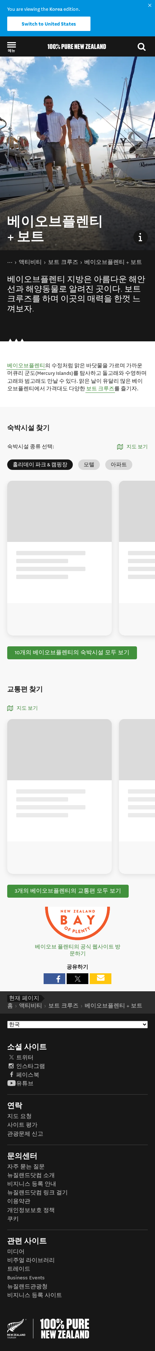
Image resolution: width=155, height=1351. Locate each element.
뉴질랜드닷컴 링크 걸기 (37, 1193)
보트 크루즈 (100, 389)
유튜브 (25, 1084)
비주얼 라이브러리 (31, 1260)
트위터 (25, 1058)
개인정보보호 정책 (31, 1210)
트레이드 (18, 1269)
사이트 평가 (22, 1125)
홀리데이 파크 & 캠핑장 (40, 465)
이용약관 (18, 1201)
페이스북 (27, 1075)
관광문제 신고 (25, 1134)
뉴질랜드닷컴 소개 (31, 1175)
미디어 (16, 1252)
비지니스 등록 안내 (31, 1184)
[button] (11, 47)
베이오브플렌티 (26, 366)
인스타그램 (30, 1066)
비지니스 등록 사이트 (34, 1295)
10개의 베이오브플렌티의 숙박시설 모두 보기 (72, 653)
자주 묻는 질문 (26, 1167)
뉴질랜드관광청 (27, 1287)
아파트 (119, 465)
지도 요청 (19, 1116)
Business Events (26, 1278)
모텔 (89, 465)
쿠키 (13, 1219)
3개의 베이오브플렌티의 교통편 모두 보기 (68, 891)
